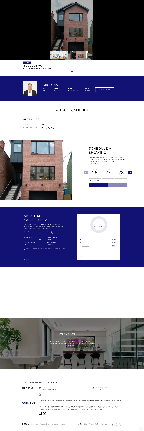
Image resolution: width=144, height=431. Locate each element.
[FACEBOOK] (112, 424)
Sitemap (104, 424)
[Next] (130, 172)
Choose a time (94, 180)
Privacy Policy (94, 424)
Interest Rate (28, 242)
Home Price (28, 232)
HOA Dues (50, 242)
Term (48, 232)
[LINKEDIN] (120, 424)
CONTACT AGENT (105, 89)
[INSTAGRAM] (116, 424)
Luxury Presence (60, 424)
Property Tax (51, 237)
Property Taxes (87, 242)
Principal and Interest (89, 239)
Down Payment (29, 237)
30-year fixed (51, 234)
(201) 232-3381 (59, 90)
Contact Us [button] (72, 353)
